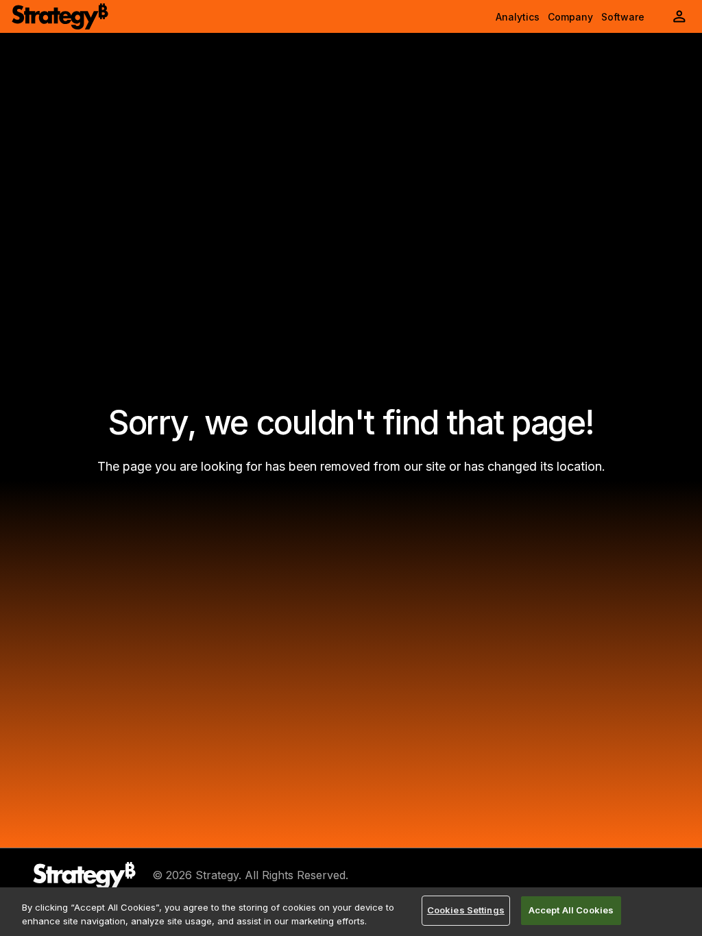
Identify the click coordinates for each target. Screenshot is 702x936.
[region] (351, 911)
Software (622, 17)
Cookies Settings (466, 909)
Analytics (518, 17)
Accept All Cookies (571, 909)
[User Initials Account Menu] (679, 16)
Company (570, 17)
